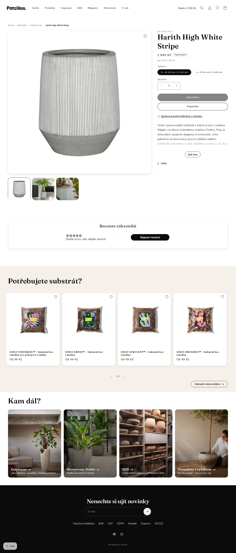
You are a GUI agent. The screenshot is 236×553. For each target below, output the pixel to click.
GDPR (120, 523)
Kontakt (132, 523)
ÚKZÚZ (159, 523)
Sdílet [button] (164, 163)
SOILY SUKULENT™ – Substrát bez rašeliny (142, 353)
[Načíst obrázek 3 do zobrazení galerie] (67, 189)
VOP (110, 523)
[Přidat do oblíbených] (145, 36)
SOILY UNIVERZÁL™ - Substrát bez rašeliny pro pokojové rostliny (31, 353)
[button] (50, 8)
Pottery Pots (36, 25)
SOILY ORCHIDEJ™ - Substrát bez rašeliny (198, 353)
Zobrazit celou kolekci (209, 384)
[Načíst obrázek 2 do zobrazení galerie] (43, 189)
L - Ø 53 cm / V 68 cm (211, 73)
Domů (11, 25)
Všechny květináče (83, 523)
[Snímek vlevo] (110, 376)
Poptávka (193, 106)
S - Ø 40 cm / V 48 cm (176, 73)
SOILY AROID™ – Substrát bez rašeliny (84, 353)
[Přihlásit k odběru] (147, 511)
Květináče (22, 25)
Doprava (145, 523)
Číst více (193, 154)
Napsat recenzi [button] (150, 237)
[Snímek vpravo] (125, 376)
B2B (101, 523)
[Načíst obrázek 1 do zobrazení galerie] (19, 189)
